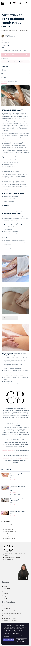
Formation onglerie (7, 536)
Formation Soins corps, (6, 11)
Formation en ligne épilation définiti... (17, 487)
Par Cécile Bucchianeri (15, 482)
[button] (2, 3)
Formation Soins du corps (8, 529)
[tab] (15, 151)
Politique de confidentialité (21, 640)
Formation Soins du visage (8, 527)
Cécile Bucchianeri (10, 37)
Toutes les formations (18, 11)
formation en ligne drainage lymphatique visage (15, 458)
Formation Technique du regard (9, 531)
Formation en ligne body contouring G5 (16, 499)
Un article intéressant (8, 450)
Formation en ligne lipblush (17, 511)
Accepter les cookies (9, 639)
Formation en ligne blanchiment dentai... (18, 474)
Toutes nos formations (11, 318)
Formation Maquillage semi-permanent (11, 533)
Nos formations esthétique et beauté (10, 524)
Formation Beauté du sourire (9, 538)
